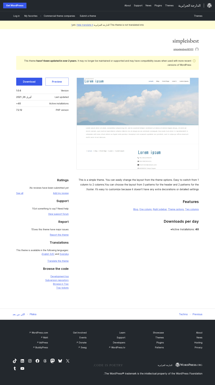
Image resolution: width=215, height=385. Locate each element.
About (199, 332)
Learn (122, 332)
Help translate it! (82, 24)
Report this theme (59, 234)
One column (145, 209)
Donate (81, 342)
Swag (82, 347)
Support (121, 337)
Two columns (192, 209)
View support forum (58, 214)
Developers (119, 342)
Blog (135, 209)
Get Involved (80, 332)
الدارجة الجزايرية (165, 365)
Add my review (61, 193)
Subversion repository (57, 280)
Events (83, 337)
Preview (57, 81)
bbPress (42, 342)
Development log (60, 276)
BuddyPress (40, 347)
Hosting (198, 342)
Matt (44, 337)
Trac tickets (62, 287)
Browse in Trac (61, 284)
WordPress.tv (117, 347)
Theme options (176, 209)
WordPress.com (38, 332)
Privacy (198, 347)
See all (19, 193)
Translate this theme (58, 261)
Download (29, 81)
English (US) (48, 254)
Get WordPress (14, 5)
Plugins (160, 342)
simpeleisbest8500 (183, 49)
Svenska (64, 254)
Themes (198, 15)
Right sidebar (160, 209)
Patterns (159, 347)
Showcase (158, 332)
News (199, 337)
